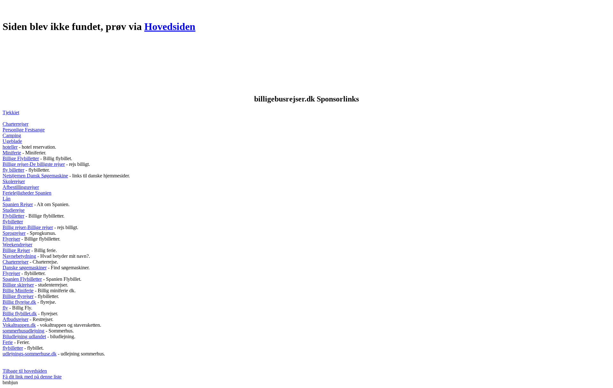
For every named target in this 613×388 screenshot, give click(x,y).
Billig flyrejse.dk (19, 302)
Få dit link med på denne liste (32, 376)
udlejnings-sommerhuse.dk (30, 353)
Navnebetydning (19, 256)
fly (5, 307)
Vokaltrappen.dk (19, 325)
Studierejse (14, 210)
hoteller (10, 147)
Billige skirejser (18, 284)
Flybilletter (13, 216)
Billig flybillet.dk (20, 313)
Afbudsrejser (15, 319)
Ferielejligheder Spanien (27, 193)
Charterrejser (15, 124)
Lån (7, 198)
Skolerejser (14, 181)
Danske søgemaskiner (25, 267)
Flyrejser (11, 239)
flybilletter (13, 221)
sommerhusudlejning (23, 330)
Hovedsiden (169, 26)
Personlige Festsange (24, 129)
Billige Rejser (16, 250)
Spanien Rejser (18, 204)
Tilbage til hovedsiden (25, 371)
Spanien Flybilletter (22, 279)
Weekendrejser (17, 244)
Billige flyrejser (18, 296)
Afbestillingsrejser (21, 187)
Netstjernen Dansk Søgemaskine (35, 175)
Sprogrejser (14, 233)
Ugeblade (12, 141)
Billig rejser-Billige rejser (28, 227)
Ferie (8, 342)
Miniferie (12, 152)
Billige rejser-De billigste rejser (34, 164)
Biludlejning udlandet (24, 336)
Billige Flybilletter (21, 158)
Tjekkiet (11, 112)
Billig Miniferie (18, 290)
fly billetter (13, 170)
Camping (12, 135)
